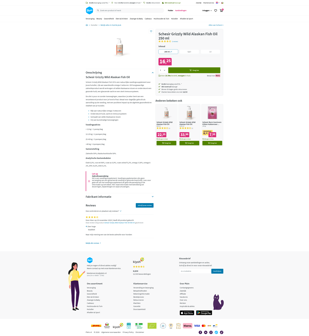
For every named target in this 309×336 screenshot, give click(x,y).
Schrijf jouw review (145, 205)
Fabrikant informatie (98, 196)
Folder (170, 10)
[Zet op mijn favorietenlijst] (151, 31)
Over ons (183, 300)
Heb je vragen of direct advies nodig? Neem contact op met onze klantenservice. (104, 267)
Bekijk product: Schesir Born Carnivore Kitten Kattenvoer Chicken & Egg (212, 125)
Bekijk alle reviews (92, 243)
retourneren (153, 3)
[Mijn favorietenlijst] (215, 10)
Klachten (136, 303)
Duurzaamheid (139, 309)
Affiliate (183, 294)
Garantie (136, 306)
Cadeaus (148, 18)
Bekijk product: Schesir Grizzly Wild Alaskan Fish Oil (166, 125)
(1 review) (175, 41)
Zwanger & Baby (136, 18)
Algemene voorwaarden (111, 332)
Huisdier (174, 18)
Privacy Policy (128, 332)
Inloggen (206, 10)
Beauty (99, 18)
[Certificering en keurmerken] (152, 326)
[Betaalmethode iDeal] (209, 326)
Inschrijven (217, 271)
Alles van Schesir (216, 25)
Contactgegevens (187, 287)
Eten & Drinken (122, 18)
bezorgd (169, 87)
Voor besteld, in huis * (127, 3)
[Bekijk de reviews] (165, 41)
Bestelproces (138, 297)
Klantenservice (208, 3)
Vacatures (184, 297)
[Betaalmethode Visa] (197, 326)
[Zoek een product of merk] (97, 10)
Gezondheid (109, 18)
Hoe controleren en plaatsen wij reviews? (102, 211)
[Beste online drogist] (171, 326)
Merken (183, 303)
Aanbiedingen (180, 10)
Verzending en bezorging (143, 287)
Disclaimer (140, 332)
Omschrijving (94, 72)
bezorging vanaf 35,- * (99, 3)
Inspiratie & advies (187, 306)
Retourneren (138, 300)
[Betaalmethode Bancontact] (215, 326)
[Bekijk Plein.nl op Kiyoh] (118, 326)
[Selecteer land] (217, 3)
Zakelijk (198, 3)
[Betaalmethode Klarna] (187, 325)
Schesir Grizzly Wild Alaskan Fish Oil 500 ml (119, 223)
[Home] (87, 25)
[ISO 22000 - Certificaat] (163, 326)
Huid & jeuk (116, 25)
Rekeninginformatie (141, 294)
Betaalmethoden (140, 291)
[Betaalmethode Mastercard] (203, 326)
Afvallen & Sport (186, 18)
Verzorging (90, 18)
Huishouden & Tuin (161, 18)
